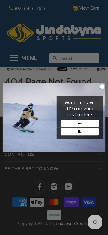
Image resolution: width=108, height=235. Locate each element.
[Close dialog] (102, 86)
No (79, 131)
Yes (80, 123)
